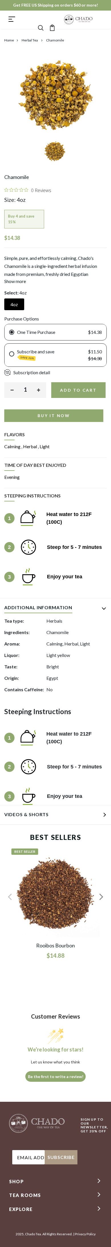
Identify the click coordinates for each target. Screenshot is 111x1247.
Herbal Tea (30, 40)
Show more (15, 281)
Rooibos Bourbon (55, 945)
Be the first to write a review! (55, 1076)
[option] (55, 153)
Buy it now (54, 415)
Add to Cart (78, 390)
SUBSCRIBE (61, 1157)
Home (9, 40)
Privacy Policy (85, 1234)
